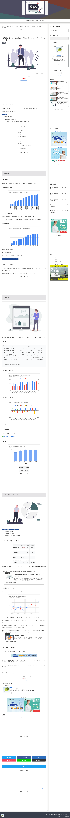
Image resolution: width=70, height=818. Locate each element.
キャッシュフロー (23, 137)
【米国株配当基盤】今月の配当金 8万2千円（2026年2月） (59, 205)
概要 (20, 134)
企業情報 (19, 132)
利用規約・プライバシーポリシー (63, 814)
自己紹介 (48, 814)
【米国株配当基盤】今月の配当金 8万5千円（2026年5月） (59, 188)
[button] (67, 30)
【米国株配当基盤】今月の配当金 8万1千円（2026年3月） (59, 199)
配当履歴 (21, 130)
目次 (22, 126)
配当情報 (19, 129)
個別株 (4, 714)
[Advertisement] (24, 33)
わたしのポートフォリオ (22, 143)
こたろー (12, 687)
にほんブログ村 (24, 80)
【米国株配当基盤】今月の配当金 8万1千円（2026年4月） (59, 194)
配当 (20, 141)
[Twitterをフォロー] (11, 693)
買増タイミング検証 (23, 146)
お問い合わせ (53, 814)
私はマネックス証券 (23, 148)
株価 (20, 139)
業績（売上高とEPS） (24, 136)
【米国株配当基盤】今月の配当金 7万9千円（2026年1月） (59, 211)
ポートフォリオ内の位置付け (25, 145)
